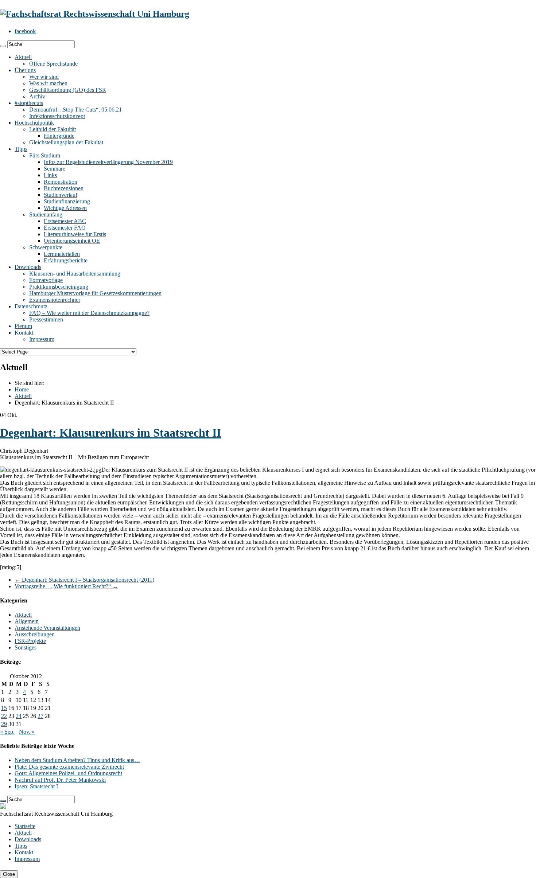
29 (4, 724)
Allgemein (27, 621)
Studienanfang (45, 214)
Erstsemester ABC (65, 221)
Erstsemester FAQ (65, 228)
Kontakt (24, 332)
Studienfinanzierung (67, 201)
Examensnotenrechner (54, 300)
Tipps (21, 149)
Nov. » (27, 732)
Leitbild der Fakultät (52, 129)
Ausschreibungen (35, 634)
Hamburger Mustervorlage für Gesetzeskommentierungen (95, 293)
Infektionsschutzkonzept (57, 116)
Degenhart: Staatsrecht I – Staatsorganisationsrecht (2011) (84, 580)
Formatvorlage (46, 280)
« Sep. (7, 732)
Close (9, 874)
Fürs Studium (44, 155)
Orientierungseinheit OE (72, 241)
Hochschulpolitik (34, 123)
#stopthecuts (29, 103)
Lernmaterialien (62, 254)
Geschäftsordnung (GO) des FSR (67, 90)
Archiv (37, 96)
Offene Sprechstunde (53, 64)
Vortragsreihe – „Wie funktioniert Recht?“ (66, 586)
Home (22, 389)
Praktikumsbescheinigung (58, 287)
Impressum (41, 339)
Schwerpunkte (45, 247)
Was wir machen (48, 83)
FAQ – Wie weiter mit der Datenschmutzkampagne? (89, 313)
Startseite (25, 826)
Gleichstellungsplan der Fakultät (66, 142)
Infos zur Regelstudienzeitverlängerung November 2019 (108, 162)
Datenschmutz (31, 306)
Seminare (54, 168)
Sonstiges (25, 647)
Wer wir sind (44, 77)
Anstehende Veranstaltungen (47, 628)
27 (40, 716)
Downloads (28, 267)
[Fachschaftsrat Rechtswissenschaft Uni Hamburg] (94, 14)
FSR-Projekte (30, 641)
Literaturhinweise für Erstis (75, 234)
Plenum (23, 326)
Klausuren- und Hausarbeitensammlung (74, 273)
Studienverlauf (60, 195)
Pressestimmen (46, 319)
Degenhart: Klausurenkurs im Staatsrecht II (110, 432)
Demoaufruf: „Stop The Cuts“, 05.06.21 (75, 109)
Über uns (25, 70)
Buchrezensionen (63, 188)
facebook (25, 31)
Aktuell (23, 57)
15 (4, 708)
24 (19, 716)
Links (50, 175)
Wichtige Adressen (65, 208)
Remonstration (60, 182)
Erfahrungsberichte (66, 260)
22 (4, 716)
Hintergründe (59, 136)
